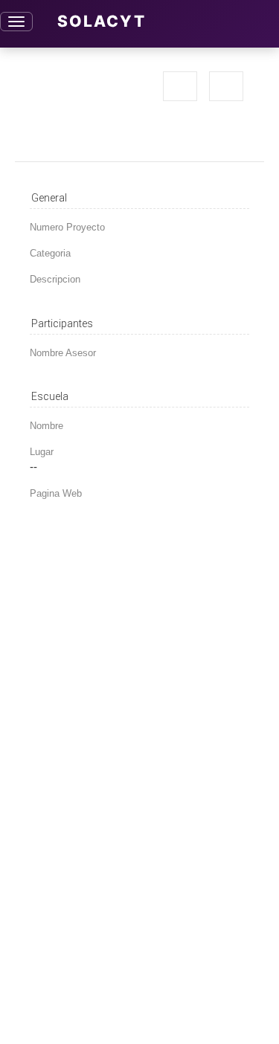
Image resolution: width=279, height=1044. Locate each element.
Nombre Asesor (63, 352)
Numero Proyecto (67, 227)
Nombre (46, 425)
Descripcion (55, 279)
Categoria (50, 253)
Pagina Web (56, 493)
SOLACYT (101, 21)
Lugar (42, 451)
